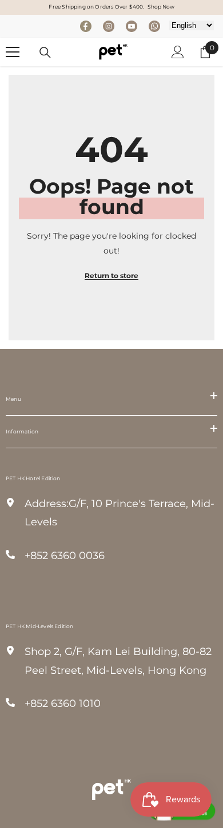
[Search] (45, 52)
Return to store (111, 275)
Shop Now (161, 6)
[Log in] (178, 52)
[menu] (12, 52)
